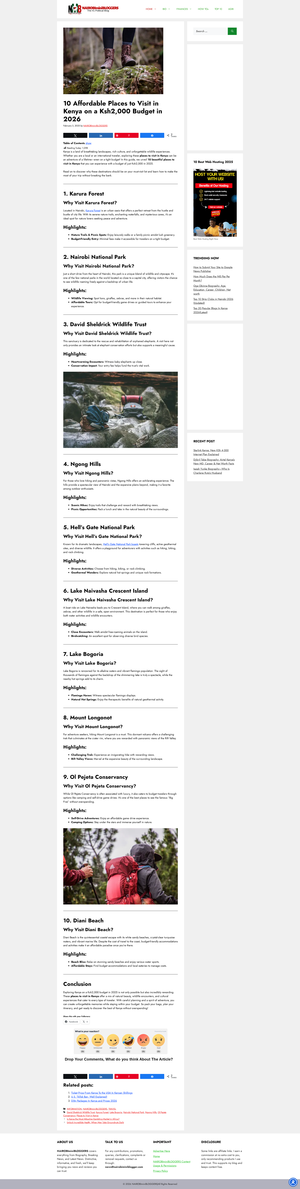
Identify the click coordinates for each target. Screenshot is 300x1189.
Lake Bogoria (116, 1112)
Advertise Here (161, 1151)
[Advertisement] (215, 97)
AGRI (231, 9)
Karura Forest (93, 210)
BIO (164, 9)
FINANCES (182, 9)
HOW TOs (203, 9)
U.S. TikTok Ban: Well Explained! (89, 1097)
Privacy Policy (160, 1171)
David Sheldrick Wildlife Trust (81, 1112)
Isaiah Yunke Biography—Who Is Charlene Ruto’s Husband (211, 471)
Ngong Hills (151, 1112)
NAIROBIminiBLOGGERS (95, 1108)
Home (156, 1156)
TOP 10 (218, 9)
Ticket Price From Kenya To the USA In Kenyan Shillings (101, 1093)
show (88, 143)
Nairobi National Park (133, 1112)
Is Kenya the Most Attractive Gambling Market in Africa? (93, 1119)
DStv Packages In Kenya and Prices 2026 (94, 1101)
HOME (149, 9)
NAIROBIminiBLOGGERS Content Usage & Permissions (171, 1163)
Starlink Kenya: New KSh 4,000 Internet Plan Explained (211, 452)
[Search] (232, 31)
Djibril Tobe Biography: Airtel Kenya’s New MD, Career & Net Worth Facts (214, 462)
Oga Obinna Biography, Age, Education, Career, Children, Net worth (212, 290)
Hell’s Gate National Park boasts (120, 544)
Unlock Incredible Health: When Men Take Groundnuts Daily (95, 1122)
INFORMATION (74, 1108)
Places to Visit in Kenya (87, 1115)
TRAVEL (112, 1108)
